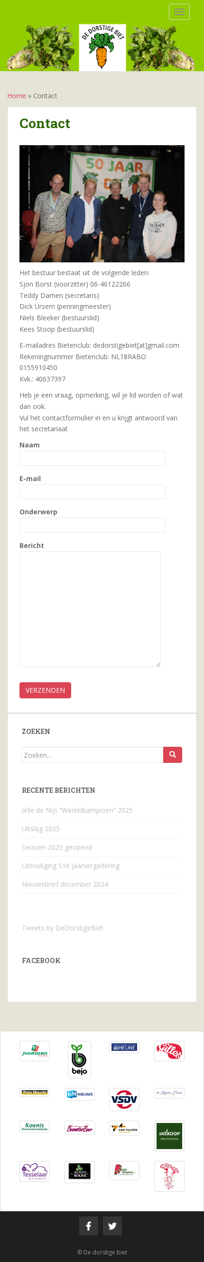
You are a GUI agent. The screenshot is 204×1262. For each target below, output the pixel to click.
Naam (29, 444)
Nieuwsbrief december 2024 (65, 884)
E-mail (30, 478)
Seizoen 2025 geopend (57, 847)
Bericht (31, 545)
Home (16, 95)
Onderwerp (38, 511)
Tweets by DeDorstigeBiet (62, 927)
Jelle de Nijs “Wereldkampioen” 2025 (77, 810)
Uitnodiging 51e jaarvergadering (71, 865)
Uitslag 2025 (41, 828)
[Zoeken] (172, 755)
